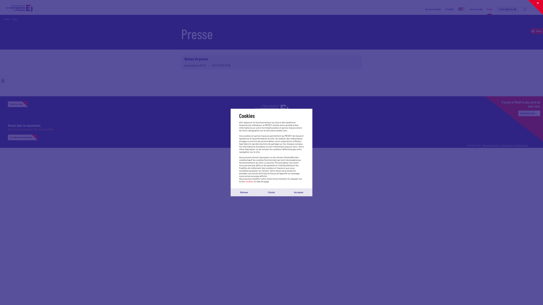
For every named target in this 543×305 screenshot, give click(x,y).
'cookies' (249, 181)
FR (538, 3)
